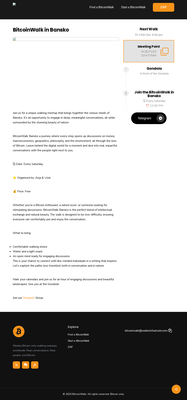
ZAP (70, 346)
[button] (149, 118)
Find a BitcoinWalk (78, 334)
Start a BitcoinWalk (78, 340)
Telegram (29, 298)
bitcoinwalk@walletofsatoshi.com (146, 331)
